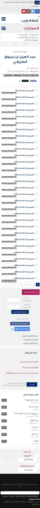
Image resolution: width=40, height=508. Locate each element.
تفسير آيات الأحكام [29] (24, 272)
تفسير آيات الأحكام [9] (24, 142)
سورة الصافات (34, 407)
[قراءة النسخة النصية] (15, 93)
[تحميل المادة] (6, 93)
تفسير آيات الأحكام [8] (24, 136)
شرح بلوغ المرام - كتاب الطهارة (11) (27, 414)
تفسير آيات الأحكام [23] (24, 233)
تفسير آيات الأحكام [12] (24, 162)
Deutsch (23, 3)
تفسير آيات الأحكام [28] (24, 265)
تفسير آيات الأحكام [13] (24, 168)
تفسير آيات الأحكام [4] (24, 110)
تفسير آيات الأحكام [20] (24, 214)
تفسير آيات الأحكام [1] (24, 91)
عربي (37, 3)
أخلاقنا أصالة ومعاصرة (28, 362)
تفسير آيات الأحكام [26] (24, 252)
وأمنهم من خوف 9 (30, 367)
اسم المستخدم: (26, 299)
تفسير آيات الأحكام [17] (24, 194)
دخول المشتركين (20, 312)
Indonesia (35, 6)
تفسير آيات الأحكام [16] (24, 188)
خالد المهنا (36, 409)
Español (31, 3)
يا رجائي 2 (35, 427)
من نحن (5, 496)
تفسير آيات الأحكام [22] (24, 226)
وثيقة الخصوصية (32, 496)
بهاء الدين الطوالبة (34, 423)
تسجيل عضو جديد (30, 340)
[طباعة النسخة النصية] (12, 93)
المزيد (32, 384)
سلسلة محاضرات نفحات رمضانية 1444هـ (21, 373)
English (7, 3)
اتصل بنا (11, 496)
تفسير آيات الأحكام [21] (24, 220)
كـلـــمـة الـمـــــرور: (26, 305)
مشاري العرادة (35, 430)
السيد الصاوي (35, 402)
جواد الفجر (35, 434)
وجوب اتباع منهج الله (32, 400)
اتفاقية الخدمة (20, 496)
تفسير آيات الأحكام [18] (24, 201)
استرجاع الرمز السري (30, 336)
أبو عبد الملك (35, 437)
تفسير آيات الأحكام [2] (24, 97)
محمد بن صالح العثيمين (32, 416)
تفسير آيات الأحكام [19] (24, 207)
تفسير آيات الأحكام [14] (24, 175)
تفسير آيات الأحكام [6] (24, 123)
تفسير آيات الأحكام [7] (24, 129)
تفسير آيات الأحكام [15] (24, 181)
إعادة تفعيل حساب (30, 343)
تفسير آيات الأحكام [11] (24, 155)
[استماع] (9, 93)
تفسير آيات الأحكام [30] (24, 278)
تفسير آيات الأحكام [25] (24, 246)
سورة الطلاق (34, 420)
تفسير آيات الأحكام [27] (24, 259)
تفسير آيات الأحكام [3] (24, 104)
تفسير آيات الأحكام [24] (24, 239)
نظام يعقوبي (35, 443)
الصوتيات (32, 28)
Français (15, 3)
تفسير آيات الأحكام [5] (24, 116)
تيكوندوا (36, 441)
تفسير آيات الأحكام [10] (24, 149)
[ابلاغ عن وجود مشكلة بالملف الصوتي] (3, 93)
